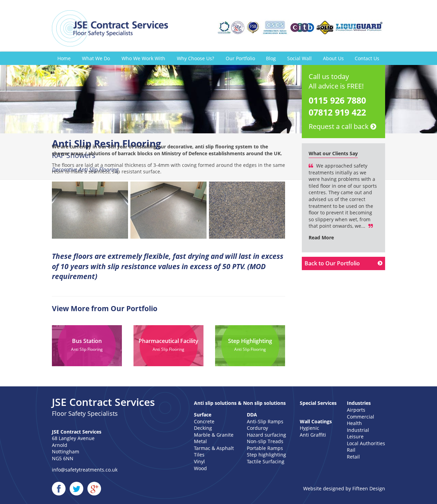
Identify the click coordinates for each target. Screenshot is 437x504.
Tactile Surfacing (265, 461)
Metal (200, 441)
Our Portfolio (240, 58)
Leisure (355, 436)
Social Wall (299, 58)
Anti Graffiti (313, 435)
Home (64, 58)
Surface (202, 414)
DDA (252, 414)
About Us (333, 58)
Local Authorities (366, 443)
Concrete (204, 421)
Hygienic (309, 428)
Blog (271, 58)
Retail (353, 456)
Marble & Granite (214, 435)
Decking (203, 428)
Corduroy (257, 428)
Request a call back (339, 126)
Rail (351, 450)
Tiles (199, 454)
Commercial (360, 416)
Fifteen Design (368, 488)
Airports (356, 410)
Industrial (358, 430)
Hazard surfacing (266, 435)
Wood (200, 468)
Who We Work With (143, 58)
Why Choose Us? (195, 58)
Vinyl (199, 461)
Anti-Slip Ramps (265, 421)
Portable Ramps (265, 448)
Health (354, 423)
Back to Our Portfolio (332, 263)
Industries (359, 403)
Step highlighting (266, 454)
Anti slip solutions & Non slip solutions (240, 403)
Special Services (318, 403)
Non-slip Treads (265, 441)
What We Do (96, 58)
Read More (321, 237)
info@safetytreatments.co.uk (84, 469)
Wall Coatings (316, 421)
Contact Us (367, 58)
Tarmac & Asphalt (214, 448)
